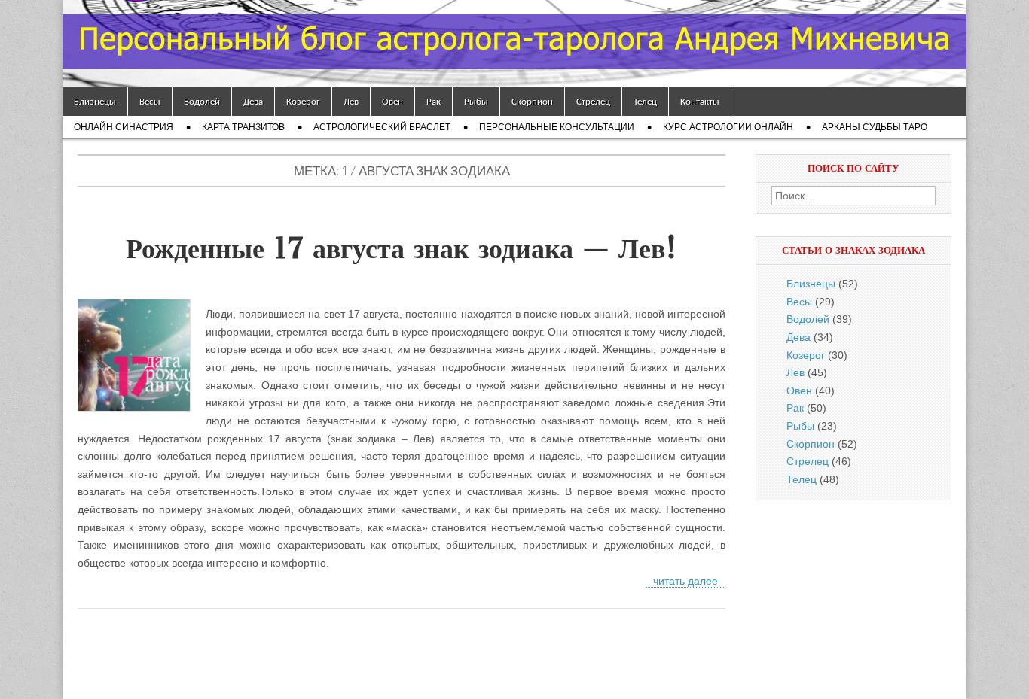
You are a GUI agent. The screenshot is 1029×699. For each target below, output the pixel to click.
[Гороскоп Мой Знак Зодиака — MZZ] (514, 43)
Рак (433, 101)
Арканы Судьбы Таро (874, 127)
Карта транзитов (243, 127)
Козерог (303, 101)
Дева (253, 101)
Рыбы (476, 101)
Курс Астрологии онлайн (728, 127)
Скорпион (532, 101)
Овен (392, 101)
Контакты (699, 101)
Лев (351, 101)
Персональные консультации (556, 127)
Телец (645, 101)
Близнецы (95, 101)
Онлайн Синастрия (123, 127)
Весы (149, 101)
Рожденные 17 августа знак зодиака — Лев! (401, 248)
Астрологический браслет (381, 127)
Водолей (202, 101)
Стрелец (593, 101)
